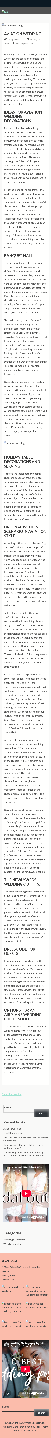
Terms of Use (8, 1279)
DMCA (5, 1271)
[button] (6, 9)
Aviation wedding (12, 1128)
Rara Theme (42, 1426)
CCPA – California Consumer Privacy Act (21, 1267)
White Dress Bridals (35, 1422)
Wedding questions (24, 43)
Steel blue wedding (12, 1094)
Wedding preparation (14, 1239)
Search (7, 1106)
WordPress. (32, 1430)
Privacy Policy (8, 1275)
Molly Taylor (13, 39)
